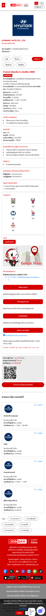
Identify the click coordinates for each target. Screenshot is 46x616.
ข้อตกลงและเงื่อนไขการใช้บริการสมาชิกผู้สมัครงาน (23, 595)
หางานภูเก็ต (24, 524)
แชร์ (7, 59)
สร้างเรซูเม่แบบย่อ (23, 301)
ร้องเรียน (21, 64)
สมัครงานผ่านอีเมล (23, 330)
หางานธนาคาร (9, 530)
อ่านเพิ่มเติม (23, 609)
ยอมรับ (19, 613)
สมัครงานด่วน (23, 287)
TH (36, 3)
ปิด (28, 613)
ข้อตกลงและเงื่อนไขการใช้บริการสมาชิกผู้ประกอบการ (23, 591)
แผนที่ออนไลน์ (9, 241)
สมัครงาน (37, 59)
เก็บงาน (17, 59)
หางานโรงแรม (25, 530)
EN (42, 3)
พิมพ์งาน (9, 64)
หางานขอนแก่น (9, 524)
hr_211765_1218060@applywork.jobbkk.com (24, 278)
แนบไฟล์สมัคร (23, 316)
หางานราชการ (15, 518)
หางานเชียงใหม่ (31, 518)
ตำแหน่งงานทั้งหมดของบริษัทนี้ (23, 384)
